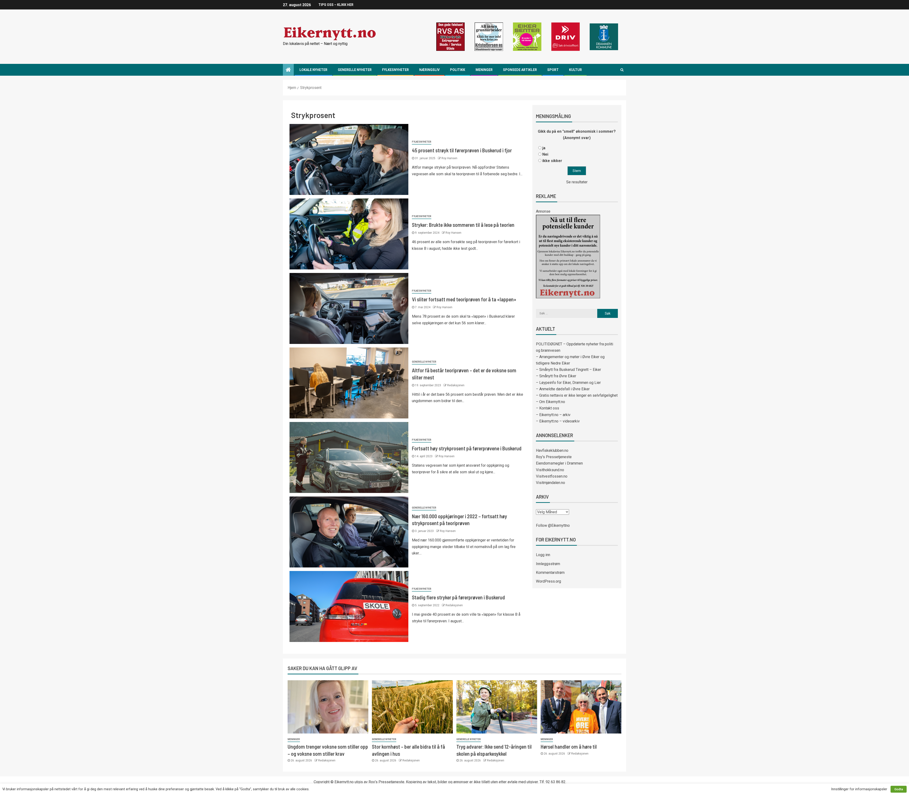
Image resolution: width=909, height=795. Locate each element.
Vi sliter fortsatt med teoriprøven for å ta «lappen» (464, 299)
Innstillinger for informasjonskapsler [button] (859, 789)
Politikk (457, 70)
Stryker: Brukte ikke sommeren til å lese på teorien (463, 225)
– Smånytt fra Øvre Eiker (556, 376)
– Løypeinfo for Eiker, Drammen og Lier (568, 382)
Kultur (575, 70)
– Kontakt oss (547, 408)
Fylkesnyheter (395, 70)
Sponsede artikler (520, 70)
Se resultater (577, 182)
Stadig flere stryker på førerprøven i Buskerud (458, 597)
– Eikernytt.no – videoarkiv (558, 421)
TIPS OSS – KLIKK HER (335, 5)
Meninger (484, 70)
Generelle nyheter (355, 70)
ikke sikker (552, 160)
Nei (545, 154)
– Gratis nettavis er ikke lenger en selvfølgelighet (577, 395)
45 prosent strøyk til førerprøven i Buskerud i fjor (462, 150)
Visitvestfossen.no (551, 476)
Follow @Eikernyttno (553, 525)
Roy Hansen (449, 158)
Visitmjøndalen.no (550, 482)
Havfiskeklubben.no (552, 450)
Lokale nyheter (313, 70)
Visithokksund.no (550, 470)
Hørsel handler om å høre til (569, 746)
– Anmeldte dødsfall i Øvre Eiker (563, 389)
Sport (553, 70)
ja (543, 148)
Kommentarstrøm (550, 572)
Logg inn (543, 555)
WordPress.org (548, 581)
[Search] (622, 69)
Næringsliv (429, 70)
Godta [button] (898, 789)
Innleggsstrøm (548, 564)
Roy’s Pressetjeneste (554, 457)
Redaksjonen (455, 385)
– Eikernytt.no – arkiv (553, 415)
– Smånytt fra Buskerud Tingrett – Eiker (568, 369)
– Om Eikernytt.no (550, 402)
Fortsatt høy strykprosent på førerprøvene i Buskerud (466, 448)
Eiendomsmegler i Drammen (559, 463)
